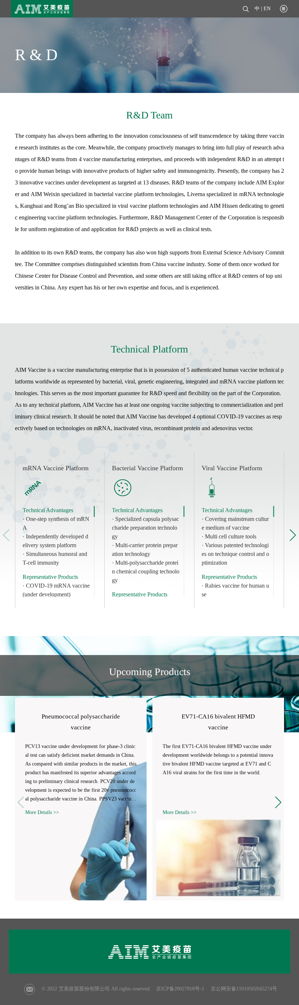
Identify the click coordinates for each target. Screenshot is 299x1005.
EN (267, 8)
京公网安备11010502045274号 (244, 989)
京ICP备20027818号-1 (180, 989)
